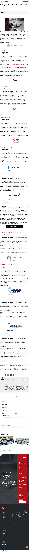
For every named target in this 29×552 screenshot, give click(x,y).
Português (5, 550)
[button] (21, 1)
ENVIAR (14, 427)
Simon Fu (7, 378)
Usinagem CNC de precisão (11, 64)
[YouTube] (2, 542)
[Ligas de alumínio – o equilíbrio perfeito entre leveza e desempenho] (7, 441)
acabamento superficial (20, 64)
